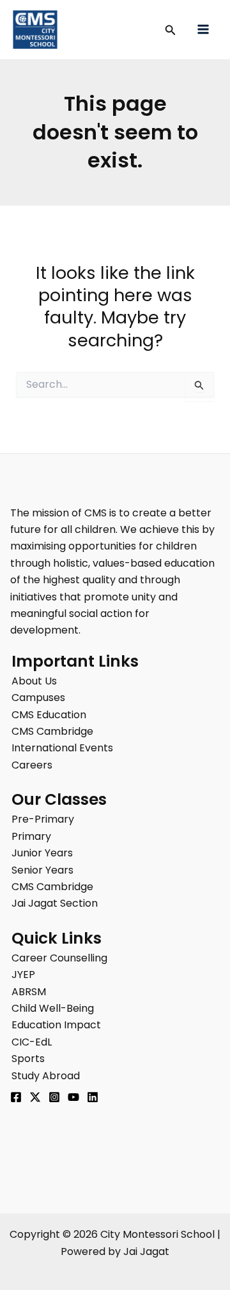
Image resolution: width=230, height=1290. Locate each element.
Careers (32, 765)
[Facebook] (16, 1097)
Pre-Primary (43, 819)
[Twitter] (35, 1097)
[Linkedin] (92, 1097)
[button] (170, 31)
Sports (28, 1058)
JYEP (23, 974)
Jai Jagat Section (55, 903)
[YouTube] (73, 1097)
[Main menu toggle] (203, 29)
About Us (34, 681)
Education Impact (56, 1024)
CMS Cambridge (52, 731)
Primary (31, 836)
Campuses (38, 697)
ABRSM (29, 991)
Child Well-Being (53, 1008)
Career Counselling (59, 958)
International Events (62, 748)
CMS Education (49, 714)
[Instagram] (54, 1097)
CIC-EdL (32, 1042)
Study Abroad (46, 1075)
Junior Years (42, 853)
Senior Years (42, 870)
